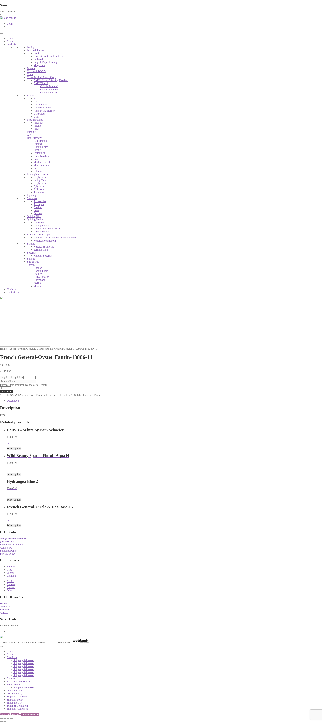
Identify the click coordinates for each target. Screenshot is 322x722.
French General (26, 348)
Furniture (32, 131)
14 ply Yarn (40, 183)
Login (10, 23)
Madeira (38, 286)
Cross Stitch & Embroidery (41, 77)
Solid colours (81, 394)
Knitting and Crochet (38, 174)
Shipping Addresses (23, 660)
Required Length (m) (12, 377)
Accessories (40, 201)
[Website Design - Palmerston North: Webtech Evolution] (80, 642)
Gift (29, 134)
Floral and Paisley (45, 394)
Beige (97, 394)
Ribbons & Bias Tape (38, 234)
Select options (14, 448)
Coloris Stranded (49, 86)
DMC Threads (41, 276)
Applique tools (41, 225)
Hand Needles (41, 156)
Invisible (38, 282)
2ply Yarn (39, 186)
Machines (32, 198)
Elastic (37, 149)
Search (3, 11)
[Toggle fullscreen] (4, 718)
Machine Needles (43, 162)
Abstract (38, 101)
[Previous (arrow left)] (1, 721)
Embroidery (40, 59)
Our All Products (16, 690)
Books (37, 53)
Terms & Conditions (17, 705)
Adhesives (39, 222)
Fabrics (31, 95)
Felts (36, 128)
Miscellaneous (41, 165)
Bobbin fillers (41, 270)
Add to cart (6, 391)
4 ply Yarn (39, 192)
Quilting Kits (34, 216)
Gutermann (39, 279)
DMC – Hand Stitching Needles (51, 80)
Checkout (12, 657)
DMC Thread (41, 83)
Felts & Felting (35, 119)
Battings (11, 566)
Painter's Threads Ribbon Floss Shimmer (55, 237)
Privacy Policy (7, 553)
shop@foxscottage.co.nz (13, 538)
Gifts (9, 569)
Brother (38, 207)
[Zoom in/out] (1, 718)
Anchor (38, 267)
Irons (36, 159)
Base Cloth (39, 113)
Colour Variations (49, 89)
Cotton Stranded (49, 92)
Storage (31, 258)
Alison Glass (40, 104)
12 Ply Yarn (40, 180)
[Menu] (1, 33)
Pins (36, 168)
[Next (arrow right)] (4, 721)
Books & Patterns (36, 50)
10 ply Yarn (40, 177)
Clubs (30, 74)
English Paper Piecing (45, 62)
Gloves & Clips (42, 231)
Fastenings (39, 152)
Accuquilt (39, 204)
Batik (36, 116)
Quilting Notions (36, 219)
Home (10, 38)
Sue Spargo (33, 261)
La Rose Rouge (45, 348)
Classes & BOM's (36, 71)
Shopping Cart (14, 702)
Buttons (31, 68)
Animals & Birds (42, 107)
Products (11, 44)
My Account (13, 684)
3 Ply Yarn (39, 189)
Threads (31, 264)
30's (36, 98)
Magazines (39, 65)
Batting (31, 47)
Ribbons (38, 171)
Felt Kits (38, 122)
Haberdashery (34, 137)
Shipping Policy (8, 550)
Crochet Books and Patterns (48, 56)
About (10, 41)
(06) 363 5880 (7, 541)
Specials (31, 252)
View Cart (5, 714)
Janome (38, 213)
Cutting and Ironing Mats (47, 228)
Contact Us (13, 292)
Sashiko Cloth (41, 249)
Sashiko (31, 243)
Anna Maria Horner (44, 110)
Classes (11, 587)
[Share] (8, 718)
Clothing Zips (41, 146)
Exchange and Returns (12, 544)
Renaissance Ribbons (45, 240)
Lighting (31, 195)
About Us (5, 606)
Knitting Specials (43, 255)
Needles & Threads (44, 246)
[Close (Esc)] (11, 718)
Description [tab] (13, 400)
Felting (37, 125)
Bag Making (40, 140)
